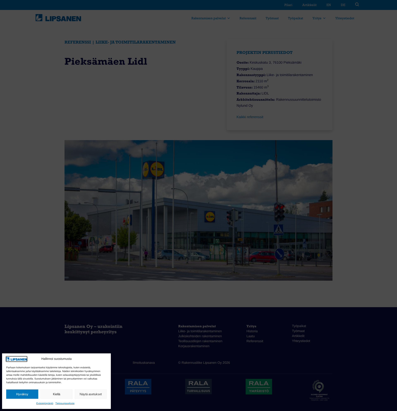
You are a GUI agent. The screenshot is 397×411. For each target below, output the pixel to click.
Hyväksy (22, 394)
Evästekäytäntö (44, 403)
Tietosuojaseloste (65, 403)
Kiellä (56, 394)
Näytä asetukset (91, 394)
